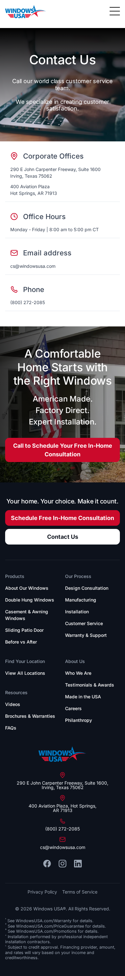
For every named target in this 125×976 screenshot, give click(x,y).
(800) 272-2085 (27, 302)
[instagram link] (62, 863)
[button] (115, 11)
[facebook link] (47, 863)
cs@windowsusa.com (32, 266)
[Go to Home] (62, 754)
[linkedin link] (78, 863)
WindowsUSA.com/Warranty (43, 920)
